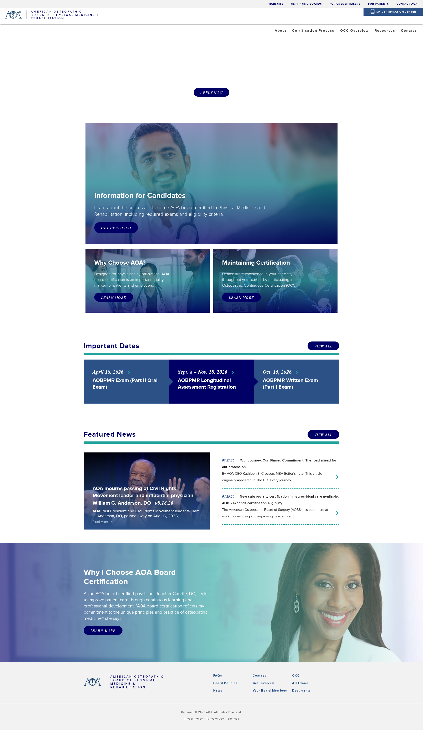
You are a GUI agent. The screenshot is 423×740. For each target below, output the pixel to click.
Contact (259, 675)
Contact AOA (407, 4)
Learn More (113, 297)
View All (323, 346)
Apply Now (211, 92)
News (217, 690)
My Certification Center (396, 11)
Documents (301, 690)
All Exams (300, 683)
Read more (100, 522)
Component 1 (356, 41)
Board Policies (225, 683)
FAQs (217, 675)
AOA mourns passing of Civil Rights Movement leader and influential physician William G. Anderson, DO (143, 495)
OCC (296, 675)
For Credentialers (345, 4)
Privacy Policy (193, 718)
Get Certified (116, 227)
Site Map (233, 718)
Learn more (241, 297)
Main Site (276, 4)
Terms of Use (215, 718)
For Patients (378, 4)
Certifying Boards (306, 4)
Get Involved (263, 683)
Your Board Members (270, 690)
